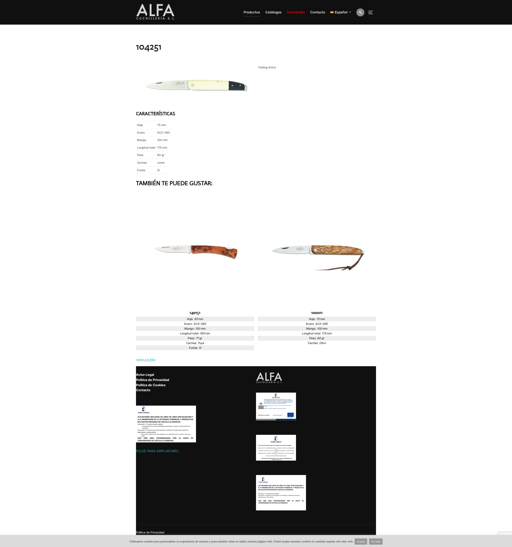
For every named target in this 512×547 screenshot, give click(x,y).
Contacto (317, 12)
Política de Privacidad (152, 380)
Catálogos (273, 12)
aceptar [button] (361, 541)
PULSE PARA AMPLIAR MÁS (157, 451)
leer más (375, 541)
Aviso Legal (145, 375)
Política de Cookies (151, 385)
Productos (252, 12)
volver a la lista (145, 359)
